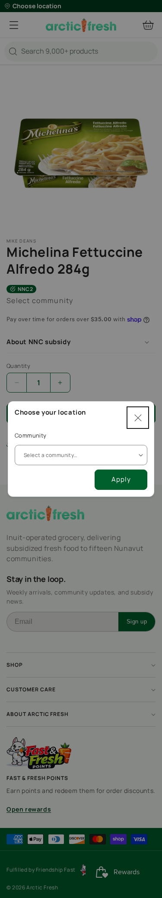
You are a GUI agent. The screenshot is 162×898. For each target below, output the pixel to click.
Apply (121, 479)
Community (31, 435)
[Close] (137, 417)
